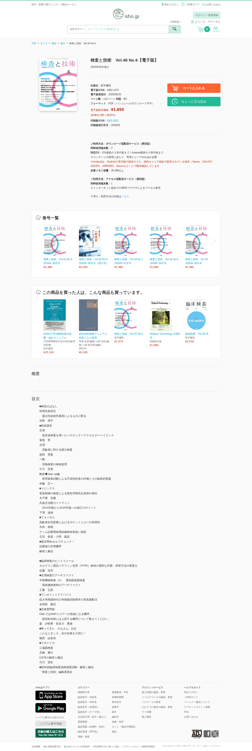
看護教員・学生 (120, 692)
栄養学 (115, 707)
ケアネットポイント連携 (197, 707)
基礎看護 (82, 721)
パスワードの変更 (151, 702)
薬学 (114, 712)
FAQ (186, 712)
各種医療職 (118, 697)
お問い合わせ (213, 4)
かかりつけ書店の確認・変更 (157, 707)
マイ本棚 (146, 712)
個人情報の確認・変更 (153, 692)
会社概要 (36, 746)
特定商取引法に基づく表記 (106, 746)
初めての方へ (171, 4)
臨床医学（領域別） (88, 707)
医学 (62, 43)
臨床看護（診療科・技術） (92, 726)
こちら (125, 196)
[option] (61, 247)
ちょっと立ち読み (194, 101)
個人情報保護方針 (52, 746)
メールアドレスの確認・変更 (157, 697)
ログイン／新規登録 (206, 15)
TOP (34, 43)
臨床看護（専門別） (88, 731)
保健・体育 (118, 721)
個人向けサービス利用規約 (77, 746)
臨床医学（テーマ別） (89, 712)
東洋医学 (116, 702)
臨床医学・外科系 (87, 702)
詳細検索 (175, 22)
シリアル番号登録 (51, 723)
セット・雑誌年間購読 (123, 726)
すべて (43, 43)
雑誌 (54, 43)
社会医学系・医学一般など (92, 717)
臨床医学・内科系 (87, 697)
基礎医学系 (84, 692)
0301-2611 (113, 120)
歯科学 (115, 717)
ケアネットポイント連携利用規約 (138, 746)
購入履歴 (146, 717)
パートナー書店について (197, 702)
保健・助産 (84, 736)
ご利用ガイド (192, 4)
